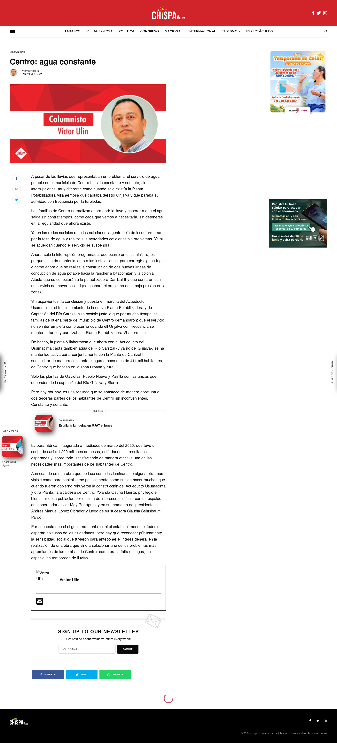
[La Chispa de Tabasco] (168, 13)
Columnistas (17, 52)
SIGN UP (128, 649)
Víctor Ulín (32, 71)
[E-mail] (39, 602)
